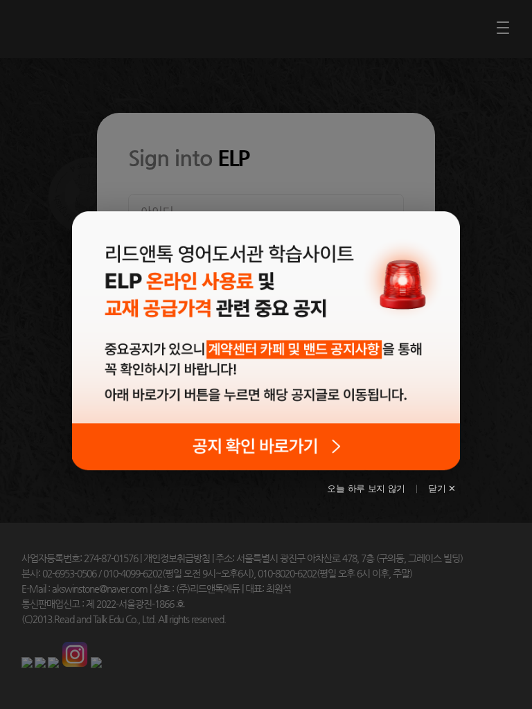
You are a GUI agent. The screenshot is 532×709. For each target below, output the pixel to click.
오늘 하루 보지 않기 (366, 488)
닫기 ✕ (442, 488)
